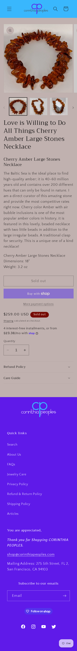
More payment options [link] (38, 304)
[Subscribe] (64, 595)
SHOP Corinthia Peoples (30, 648)
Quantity (9, 341)
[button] (9, 9)
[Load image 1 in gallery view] (18, 107)
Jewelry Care (16, 474)
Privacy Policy (17, 484)
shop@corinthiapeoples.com (31, 554)
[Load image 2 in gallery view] (38, 107)
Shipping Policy (18, 504)
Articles (13, 514)
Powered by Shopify (58, 648)
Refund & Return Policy (24, 494)
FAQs (11, 464)
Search (12, 444)
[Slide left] (4, 108)
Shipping (8, 321)
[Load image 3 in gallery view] (59, 107)
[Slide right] (73, 108)
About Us (14, 454)
